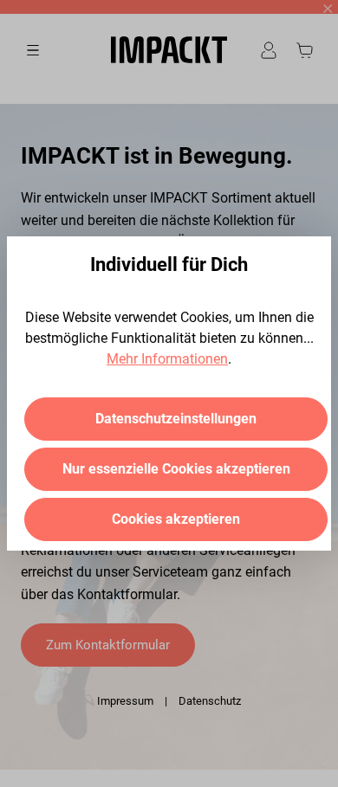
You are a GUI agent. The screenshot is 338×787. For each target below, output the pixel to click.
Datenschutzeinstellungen (176, 418)
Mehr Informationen (167, 359)
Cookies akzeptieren (176, 519)
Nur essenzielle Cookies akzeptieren (176, 469)
